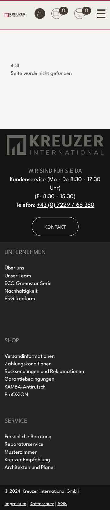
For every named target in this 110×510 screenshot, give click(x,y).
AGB (62, 504)
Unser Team (18, 276)
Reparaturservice (24, 444)
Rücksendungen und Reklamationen (44, 371)
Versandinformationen (30, 356)
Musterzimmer (21, 452)
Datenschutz (42, 504)
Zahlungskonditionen (28, 364)
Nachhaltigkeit (21, 291)
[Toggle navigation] (101, 13)
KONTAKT (55, 227)
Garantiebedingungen (29, 379)
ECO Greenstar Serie (28, 283)
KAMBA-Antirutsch (25, 387)
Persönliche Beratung (28, 436)
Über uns (14, 268)
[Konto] (40, 15)
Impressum (15, 504)
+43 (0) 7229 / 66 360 (65, 205)
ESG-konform (20, 298)
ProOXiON (16, 394)
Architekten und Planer (30, 467)
